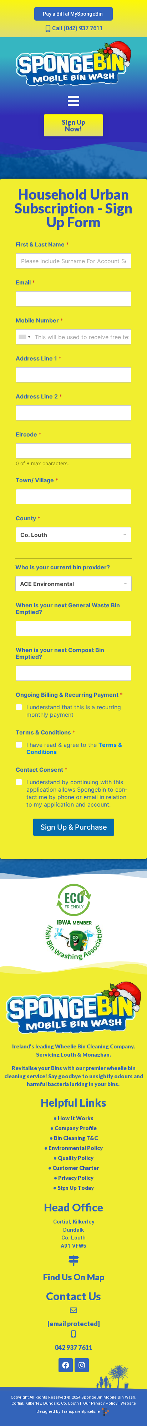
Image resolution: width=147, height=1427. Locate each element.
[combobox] (24, 337)
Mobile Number (39, 320)
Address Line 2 (39, 396)
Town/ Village (37, 480)
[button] (73, 101)
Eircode (28, 434)
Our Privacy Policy (99, 1403)
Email (25, 282)
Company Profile (76, 1128)
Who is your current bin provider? (62, 567)
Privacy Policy (75, 1177)
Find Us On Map (73, 1277)
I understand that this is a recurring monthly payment (73, 711)
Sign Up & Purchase (73, 827)
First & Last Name (42, 244)
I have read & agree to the (74, 748)
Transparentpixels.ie (80, 1411)
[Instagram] (82, 1365)
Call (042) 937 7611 (77, 28)
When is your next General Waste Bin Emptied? (68, 608)
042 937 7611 (73, 1347)
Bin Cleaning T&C (76, 1138)
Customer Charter (75, 1168)
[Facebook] (66, 1365)
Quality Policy (75, 1158)
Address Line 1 (38, 358)
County (28, 518)
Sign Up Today (75, 1187)
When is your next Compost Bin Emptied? (60, 653)
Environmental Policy (76, 1148)
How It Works (75, 1118)
